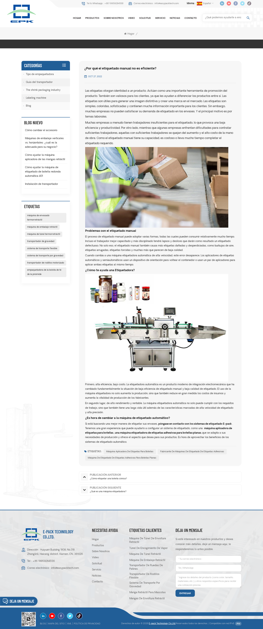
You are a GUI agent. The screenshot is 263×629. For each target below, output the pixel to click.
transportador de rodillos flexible (144, 576)
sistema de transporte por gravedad (45, 256)
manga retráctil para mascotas (147, 592)
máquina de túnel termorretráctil (43, 234)
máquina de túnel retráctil (145, 554)
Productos (92, 18)
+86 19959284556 (113, 4)
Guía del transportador (39, 82)
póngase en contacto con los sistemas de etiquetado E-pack (195, 424)
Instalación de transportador (41, 184)
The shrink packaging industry (43, 90)
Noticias (175, 18)
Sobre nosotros (114, 18)
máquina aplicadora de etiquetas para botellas (129, 452)
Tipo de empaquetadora (40, 74)
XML (69, 624)
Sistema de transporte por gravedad (144, 585)
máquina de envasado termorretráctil (38, 218)
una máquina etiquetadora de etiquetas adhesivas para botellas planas (158, 433)
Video (131, 18)
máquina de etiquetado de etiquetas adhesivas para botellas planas (122, 458)
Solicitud (145, 18)
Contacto (190, 18)
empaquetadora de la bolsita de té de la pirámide (44, 272)
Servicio (160, 18)
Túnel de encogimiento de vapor (148, 548)
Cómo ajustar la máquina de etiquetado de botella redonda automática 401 (43, 171)
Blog (28, 106)
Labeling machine (36, 98)
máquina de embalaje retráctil (42, 227)
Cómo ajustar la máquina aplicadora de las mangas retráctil (45, 157)
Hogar (77, 18)
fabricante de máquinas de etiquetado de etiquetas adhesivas (192, 452)
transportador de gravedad (40, 241)
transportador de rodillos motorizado (45, 263)
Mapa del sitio (56, 624)
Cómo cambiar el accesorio (41, 130)
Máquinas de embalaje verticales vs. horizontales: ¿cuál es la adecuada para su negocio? (44, 142)
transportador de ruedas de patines (146, 567)
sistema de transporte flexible (42, 249)
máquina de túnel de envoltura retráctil (147, 540)
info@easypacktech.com (167, 4)
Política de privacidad (87, 624)
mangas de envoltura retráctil (147, 598)
